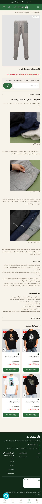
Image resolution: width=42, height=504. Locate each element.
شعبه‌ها (12, 465)
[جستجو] (9, 7)
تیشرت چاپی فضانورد (33, 357)
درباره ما (12, 462)
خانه (39, 13)
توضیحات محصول (35, 94)
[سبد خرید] (4, 7)
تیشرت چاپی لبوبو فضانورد (12, 357)
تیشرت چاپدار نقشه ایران (32, 402)
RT (30, 13)
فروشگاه (35, 13)
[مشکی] (38, 354)
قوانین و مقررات (23, 457)
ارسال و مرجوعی (35, 318)
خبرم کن (7, 86)
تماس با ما (11, 469)
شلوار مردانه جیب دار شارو (22, 13)
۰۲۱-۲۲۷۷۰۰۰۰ (32, 444)
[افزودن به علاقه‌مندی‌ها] (24, 350)
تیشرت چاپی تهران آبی (13, 402)
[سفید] (18, 399)
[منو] (38, 7)
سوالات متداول (10, 473)
